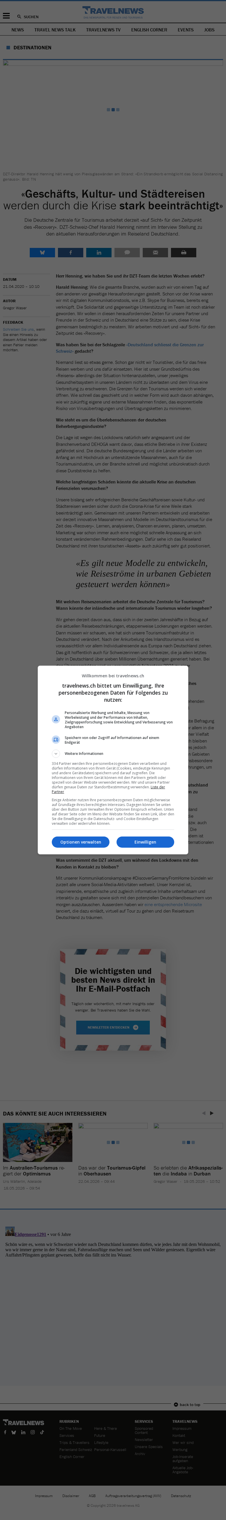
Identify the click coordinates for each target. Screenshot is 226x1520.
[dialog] (113, 760)
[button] (113, 754)
